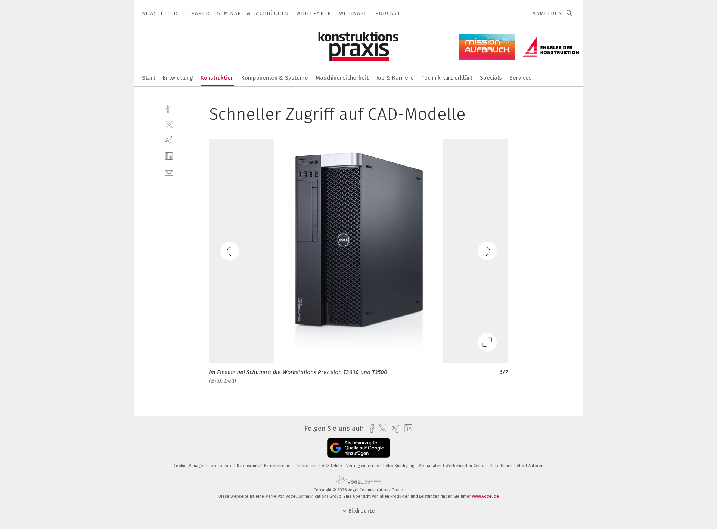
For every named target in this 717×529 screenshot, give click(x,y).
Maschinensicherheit (342, 77)
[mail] (169, 172)
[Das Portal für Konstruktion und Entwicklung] (148, 77)
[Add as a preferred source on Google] (358, 448)
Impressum (308, 465)
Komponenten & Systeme (274, 77)
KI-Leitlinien (502, 465)
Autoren (535, 465)
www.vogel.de (485, 496)
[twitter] (169, 124)
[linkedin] (169, 156)
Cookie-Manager (190, 465)
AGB (326, 465)
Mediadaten (430, 465)
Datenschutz (249, 465)
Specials (491, 77)
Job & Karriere (395, 77)
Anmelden (547, 13)
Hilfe (338, 465)
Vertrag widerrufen (364, 465)
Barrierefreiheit (279, 465)
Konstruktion (217, 77)
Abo (521, 465)
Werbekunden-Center (466, 465)
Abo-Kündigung (400, 465)
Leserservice (221, 465)
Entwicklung (178, 77)
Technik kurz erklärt (446, 77)
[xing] (169, 140)
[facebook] (169, 108)
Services (520, 77)
